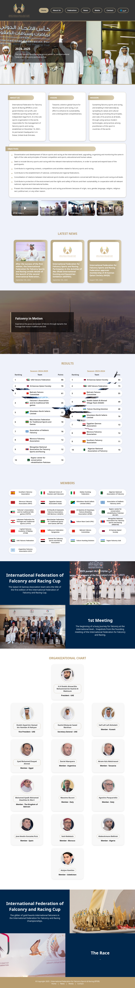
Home (43, 10)
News (85, 10)
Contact (110, 10)
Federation (72, 10)
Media (97, 10)
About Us (57, 10)
